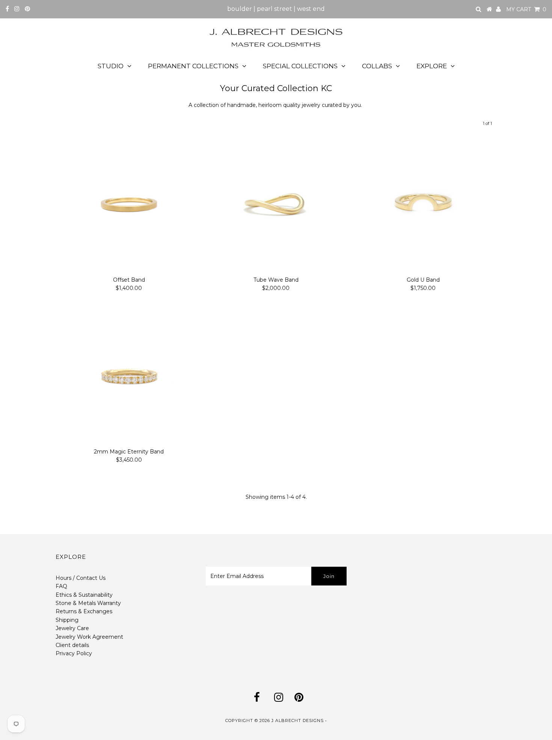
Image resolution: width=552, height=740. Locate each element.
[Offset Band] (129, 204)
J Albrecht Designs (297, 720)
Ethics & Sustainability (84, 594)
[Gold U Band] (423, 204)
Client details (72, 645)
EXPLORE (431, 66)
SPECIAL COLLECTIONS (300, 66)
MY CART (526, 9)
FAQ (61, 586)
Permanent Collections (193, 66)
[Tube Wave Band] (276, 204)
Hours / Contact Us (81, 578)
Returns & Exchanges (84, 611)
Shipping (67, 620)
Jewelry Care (72, 628)
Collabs (377, 66)
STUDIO (111, 66)
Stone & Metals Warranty (88, 603)
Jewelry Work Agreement (89, 636)
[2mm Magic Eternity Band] (129, 375)
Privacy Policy (74, 653)
